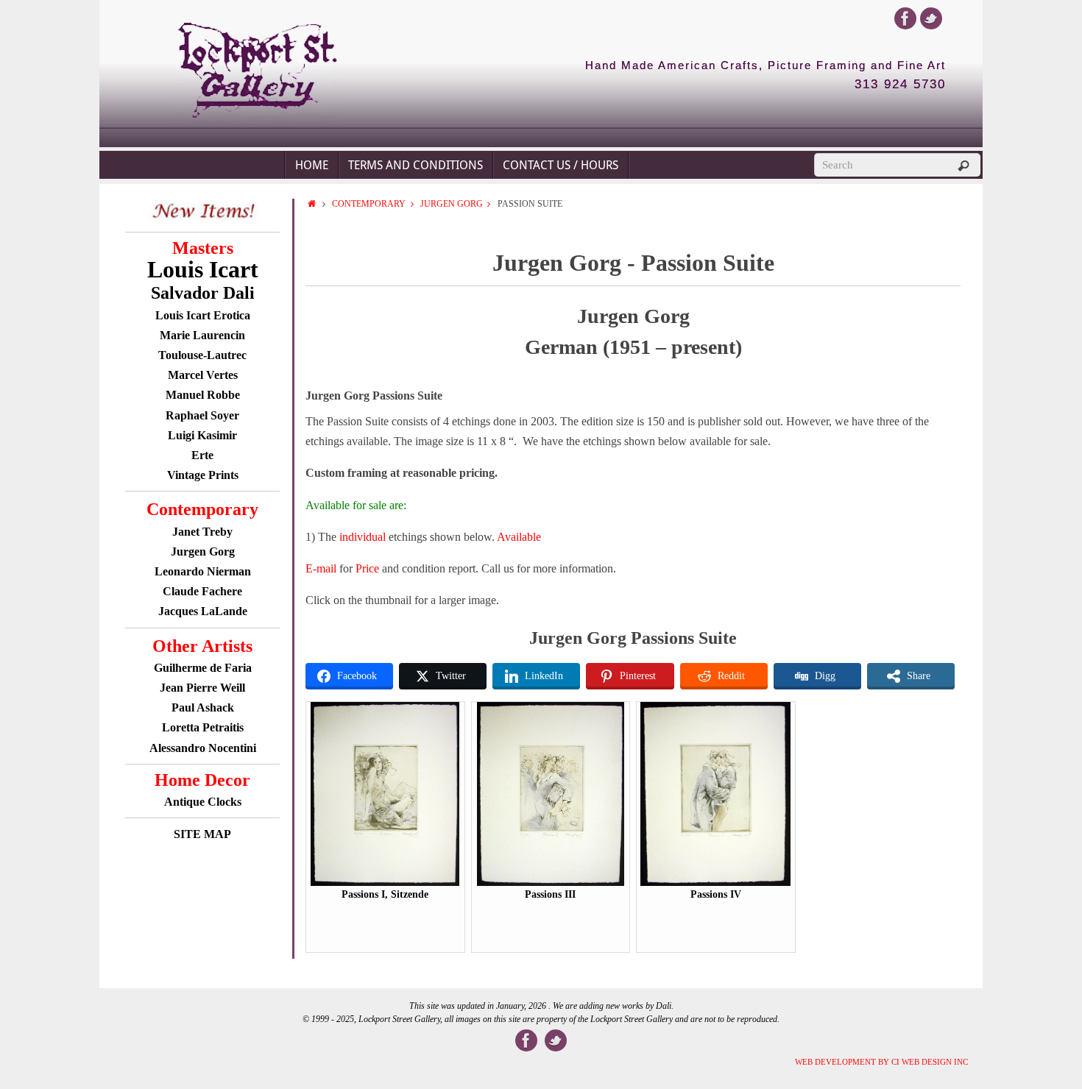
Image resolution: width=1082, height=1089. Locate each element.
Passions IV (715, 894)
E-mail (320, 568)
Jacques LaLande (202, 611)
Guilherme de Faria (203, 667)
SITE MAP (202, 834)
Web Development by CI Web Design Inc (881, 1061)
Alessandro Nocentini (202, 748)
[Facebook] (905, 18)
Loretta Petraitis (203, 727)
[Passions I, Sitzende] (385, 882)
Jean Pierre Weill (202, 687)
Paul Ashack (203, 707)
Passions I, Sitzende (385, 894)
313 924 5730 (900, 84)
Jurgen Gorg (203, 551)
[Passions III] (550, 882)
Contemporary (369, 204)
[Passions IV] (715, 882)
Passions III (550, 894)
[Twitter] (931, 18)
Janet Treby (202, 531)
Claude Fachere (202, 591)
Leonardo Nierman (203, 571)
